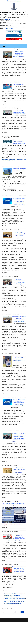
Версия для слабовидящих (14, 0)
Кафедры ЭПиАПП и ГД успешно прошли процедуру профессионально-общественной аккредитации (14, 595)
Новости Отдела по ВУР (7, 49)
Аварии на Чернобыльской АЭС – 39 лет (14, 601)
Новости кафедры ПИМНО (7, 430)
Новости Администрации (7, 531)
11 (25, 612)
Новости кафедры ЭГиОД (7, 564)
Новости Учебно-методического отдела (10, 136)
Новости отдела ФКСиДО (7, 501)
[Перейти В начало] (3, 612)
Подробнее (4, 78)
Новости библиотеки (6, 465)
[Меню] (4, 46)
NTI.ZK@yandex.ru (8, 28)
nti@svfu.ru (7, 19)
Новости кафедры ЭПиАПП (7, 353)
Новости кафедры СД (6, 276)
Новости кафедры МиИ (7, 314)
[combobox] (8, 43)
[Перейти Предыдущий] (6, 612)
